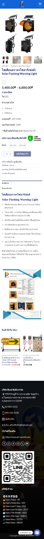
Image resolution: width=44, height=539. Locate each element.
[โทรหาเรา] (22, 444)
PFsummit (11, 173)
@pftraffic (9, 419)
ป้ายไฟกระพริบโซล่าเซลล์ (20, 66)
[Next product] (4, 82)
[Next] (38, 34)
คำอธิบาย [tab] (5, 183)
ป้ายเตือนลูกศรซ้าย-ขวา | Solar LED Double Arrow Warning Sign (11, 360)
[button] (3, 4)
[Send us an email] (18, 444)
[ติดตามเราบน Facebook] (4, 444)
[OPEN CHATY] (37, 532)
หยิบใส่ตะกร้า (22, 154)
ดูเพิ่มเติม (18, 162)
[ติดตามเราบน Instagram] (9, 444)
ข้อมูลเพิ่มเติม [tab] (7, 188)
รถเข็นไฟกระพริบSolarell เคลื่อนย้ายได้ (31, 360)
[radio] (13, 145)
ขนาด (4, 145)
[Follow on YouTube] (27, 444)
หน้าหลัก (5, 66)
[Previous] (6, 34)
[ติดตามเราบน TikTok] (13, 444)
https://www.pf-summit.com (17, 437)
